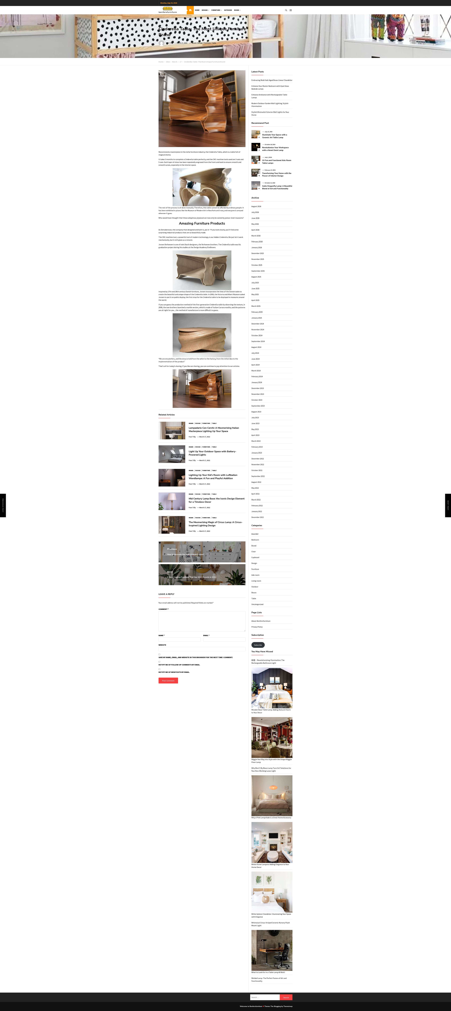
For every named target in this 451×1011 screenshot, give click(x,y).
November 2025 (257, 259)
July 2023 (255, 417)
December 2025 (257, 253)
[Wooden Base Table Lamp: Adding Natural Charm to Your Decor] (271, 687)
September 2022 (258, 476)
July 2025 (255, 282)
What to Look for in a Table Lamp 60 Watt (268, 972)
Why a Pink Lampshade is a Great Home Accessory (271, 817)
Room (236, 10)
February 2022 (257, 505)
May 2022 (255, 488)
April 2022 (255, 494)
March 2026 (255, 236)
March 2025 (255, 306)
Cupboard (255, 557)
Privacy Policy (256, 627)
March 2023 (255, 441)
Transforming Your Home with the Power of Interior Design (276, 174)
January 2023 (256, 453)
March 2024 (255, 370)
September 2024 (258, 341)
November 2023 (257, 394)
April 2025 (255, 300)
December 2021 (257, 517)
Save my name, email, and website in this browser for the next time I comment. (196, 657)
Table (214, 43)
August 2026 (256, 206)
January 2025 (256, 318)
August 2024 (256, 347)
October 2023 (256, 400)
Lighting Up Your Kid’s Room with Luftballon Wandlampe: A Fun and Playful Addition (213, 476)
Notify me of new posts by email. (174, 672)
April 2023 (255, 435)
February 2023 (257, 447)
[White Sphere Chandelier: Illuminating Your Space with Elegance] (271, 892)
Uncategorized (257, 604)
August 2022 (256, 482)
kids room (255, 575)
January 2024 (256, 382)
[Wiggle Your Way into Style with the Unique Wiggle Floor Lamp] (271, 737)
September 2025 (258, 271)
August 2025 (256, 277)
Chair (253, 551)
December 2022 (257, 458)
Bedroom (255, 540)
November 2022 (257, 464)
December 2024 (257, 323)
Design (204, 10)
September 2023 (258, 406)
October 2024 (256, 335)
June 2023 (255, 423)
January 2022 (256, 511)
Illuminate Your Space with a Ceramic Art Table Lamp (274, 136)
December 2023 (257, 388)
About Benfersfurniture (260, 621)
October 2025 (256, 265)
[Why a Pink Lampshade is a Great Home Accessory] (271, 795)
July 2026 (255, 212)
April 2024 (255, 365)
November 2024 (257, 329)
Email (206, 635)
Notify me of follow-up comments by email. (179, 665)
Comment (164, 609)
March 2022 (255, 499)
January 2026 (256, 247)
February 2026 (257, 241)
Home (197, 10)
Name (162, 635)
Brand (194, 43)
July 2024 (255, 353)
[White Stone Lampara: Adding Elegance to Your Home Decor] (271, 842)
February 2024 (257, 376)
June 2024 (255, 359)
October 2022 (256, 470)
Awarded (254, 534)
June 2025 (255, 288)
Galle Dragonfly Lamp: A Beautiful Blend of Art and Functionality (277, 187)
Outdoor (228, 10)
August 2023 (256, 411)
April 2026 (255, 230)
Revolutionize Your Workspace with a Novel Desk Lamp (275, 148)
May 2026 (255, 224)
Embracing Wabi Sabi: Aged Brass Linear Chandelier (271, 80)
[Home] (190, 10)
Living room (256, 581)
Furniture (215, 10)
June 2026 (255, 218)
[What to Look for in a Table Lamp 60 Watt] (271, 950)
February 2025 (257, 312)
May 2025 (255, 294)
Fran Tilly (169, 43)
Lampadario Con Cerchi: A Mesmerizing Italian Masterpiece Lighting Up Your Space (214, 429)
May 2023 (255, 429)
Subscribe (258, 645)
